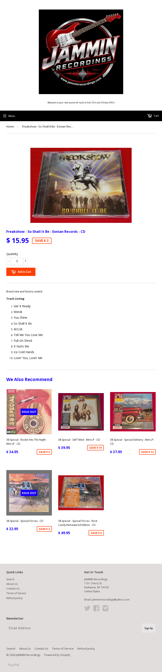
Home (10, 126)
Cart (156, 116)
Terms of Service (16, 593)
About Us (12, 584)
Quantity (12, 254)
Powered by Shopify (57, 655)
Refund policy (14, 598)
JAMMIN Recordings (28, 655)
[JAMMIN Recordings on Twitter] (87, 610)
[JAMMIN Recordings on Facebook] (96, 610)
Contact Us (12, 588)
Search (10, 579)
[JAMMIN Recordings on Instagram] (105, 610)
